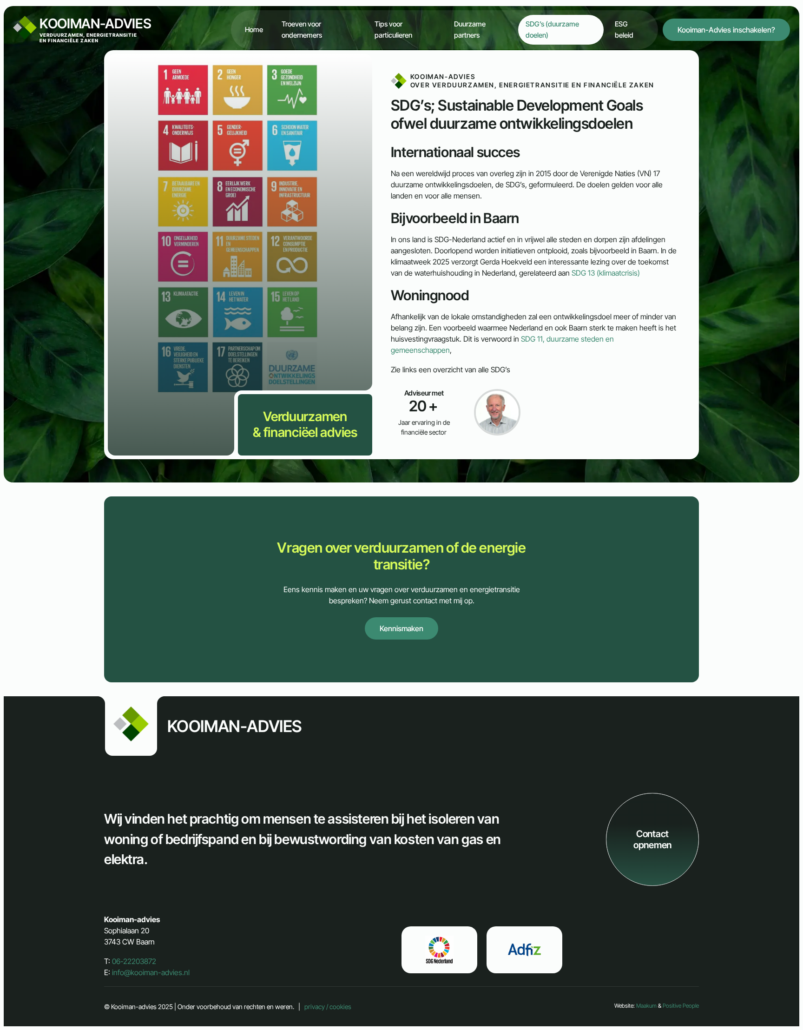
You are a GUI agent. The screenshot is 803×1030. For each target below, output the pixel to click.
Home (254, 29)
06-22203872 (134, 961)
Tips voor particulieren (393, 30)
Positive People (681, 1005)
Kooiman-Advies (95, 29)
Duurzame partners (470, 30)
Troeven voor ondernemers (302, 30)
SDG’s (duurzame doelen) (552, 30)
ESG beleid (624, 30)
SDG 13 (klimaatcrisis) (606, 272)
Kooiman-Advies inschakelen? (726, 29)
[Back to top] (769, 996)
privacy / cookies (327, 1006)
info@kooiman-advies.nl (151, 972)
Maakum (646, 1005)
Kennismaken (401, 628)
